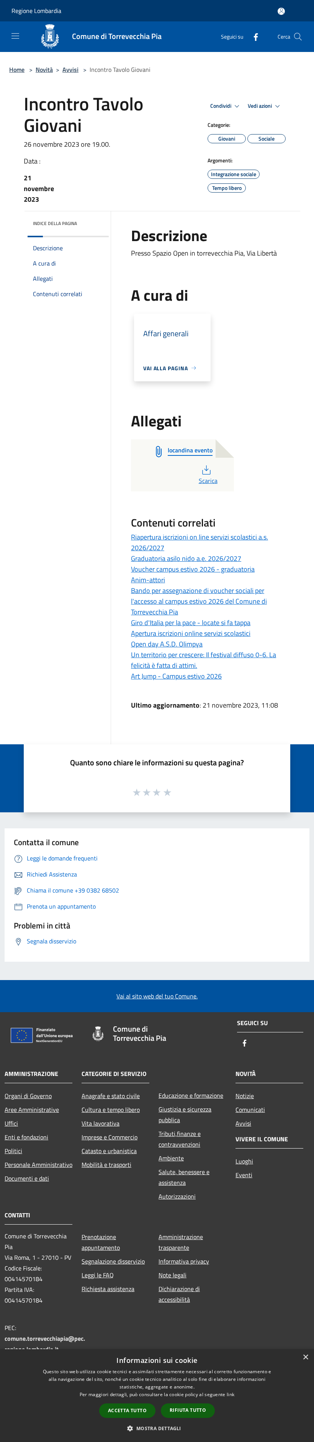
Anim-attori (148, 580)
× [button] (305, 1357)
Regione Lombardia (36, 10)
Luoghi (244, 1161)
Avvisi (70, 69)
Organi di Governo (28, 1095)
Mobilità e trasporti (106, 1164)
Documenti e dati (27, 1178)
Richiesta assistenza (108, 1288)
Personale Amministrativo (38, 1164)
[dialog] (157, 1395)
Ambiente (171, 1158)
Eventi (244, 1175)
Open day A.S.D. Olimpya (167, 644)
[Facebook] (252, 36)
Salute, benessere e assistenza (184, 1177)
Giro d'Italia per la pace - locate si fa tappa (190, 622)
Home (17, 69)
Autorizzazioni (177, 1196)
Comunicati (250, 1109)
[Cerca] (298, 36)
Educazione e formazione (191, 1095)
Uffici (11, 1123)
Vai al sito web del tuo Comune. (157, 996)
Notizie (245, 1095)
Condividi (221, 106)
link (230, 1394)
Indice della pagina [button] (55, 223)
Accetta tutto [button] (127, 1410)
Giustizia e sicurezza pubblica (185, 1114)
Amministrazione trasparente (181, 1242)
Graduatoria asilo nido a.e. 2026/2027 (186, 558)
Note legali (172, 1275)
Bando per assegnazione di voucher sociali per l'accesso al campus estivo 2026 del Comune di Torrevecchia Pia (199, 601)
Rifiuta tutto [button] (188, 1410)
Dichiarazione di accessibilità (179, 1294)
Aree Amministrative (32, 1109)
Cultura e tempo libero (111, 1109)
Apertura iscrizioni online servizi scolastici (190, 633)
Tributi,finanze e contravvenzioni (180, 1139)
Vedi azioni (260, 106)
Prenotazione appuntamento (101, 1242)
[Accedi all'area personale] (281, 11)
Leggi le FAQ (98, 1275)
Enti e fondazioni (26, 1137)
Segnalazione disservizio (113, 1261)
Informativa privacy (184, 1261)
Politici (13, 1150)
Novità (44, 69)
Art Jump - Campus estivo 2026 (176, 676)
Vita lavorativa (100, 1123)
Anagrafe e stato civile (111, 1095)
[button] (157, 1428)
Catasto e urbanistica (109, 1150)
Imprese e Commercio (109, 1137)
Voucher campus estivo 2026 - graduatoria (193, 569)
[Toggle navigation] (15, 36)
